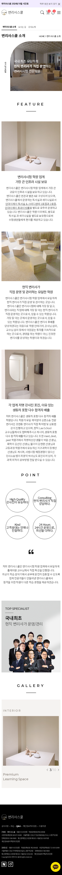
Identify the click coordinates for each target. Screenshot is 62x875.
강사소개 (32, 27)
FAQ (12, 826)
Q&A (18, 826)
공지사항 (4, 826)
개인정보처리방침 (30, 826)
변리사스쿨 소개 (9, 27)
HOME (42, 36)
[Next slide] (58, 769)
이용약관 (42, 826)
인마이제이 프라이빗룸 (17, 208)
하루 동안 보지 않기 (48, 4)
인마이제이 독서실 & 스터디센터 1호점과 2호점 (30, 204)
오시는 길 (22, 27)
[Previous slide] (47, 769)
